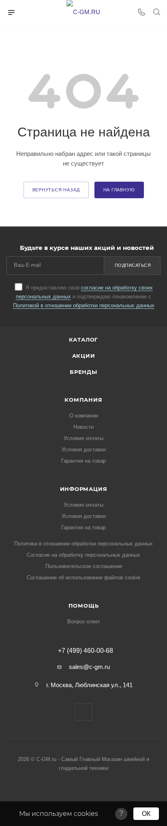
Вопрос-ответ (83, 621)
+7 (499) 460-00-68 (85, 651)
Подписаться (133, 265)
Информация (83, 489)
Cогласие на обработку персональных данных (83, 555)
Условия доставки (84, 450)
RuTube (83, 712)
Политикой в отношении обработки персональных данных (83, 305)
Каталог (83, 339)
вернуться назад (56, 189)
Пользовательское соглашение (83, 566)
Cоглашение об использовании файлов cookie (83, 577)
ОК (146, 813)
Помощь (84, 605)
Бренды (83, 372)
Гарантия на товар (83, 461)
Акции (83, 355)
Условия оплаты (83, 438)
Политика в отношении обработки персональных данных (83, 544)
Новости (83, 427)
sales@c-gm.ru (89, 666)
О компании (83, 416)
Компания (83, 399)
